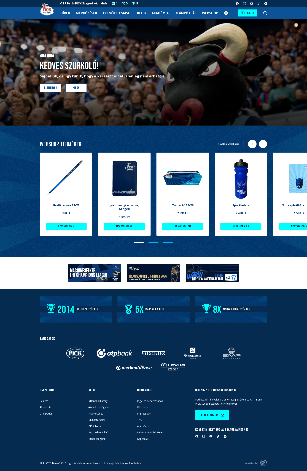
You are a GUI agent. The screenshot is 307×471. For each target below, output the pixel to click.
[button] (139, 242)
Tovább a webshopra (228, 143)
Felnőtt (44, 401)
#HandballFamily (97, 401)
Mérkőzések (86, 13)
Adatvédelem (144, 426)
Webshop (210, 13)
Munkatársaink (96, 419)
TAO (139, 419)
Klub (141, 13)
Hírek (65, 13)
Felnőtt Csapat (117, 13)
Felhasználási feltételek (150, 432)
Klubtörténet (95, 413)
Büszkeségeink (97, 438)
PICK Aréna (94, 426)
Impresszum (144, 413)
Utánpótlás (185, 13)
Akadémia (160, 13)
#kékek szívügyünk (99, 407)
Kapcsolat (143, 438)
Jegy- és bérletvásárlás (150, 401)
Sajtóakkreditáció (98, 432)
